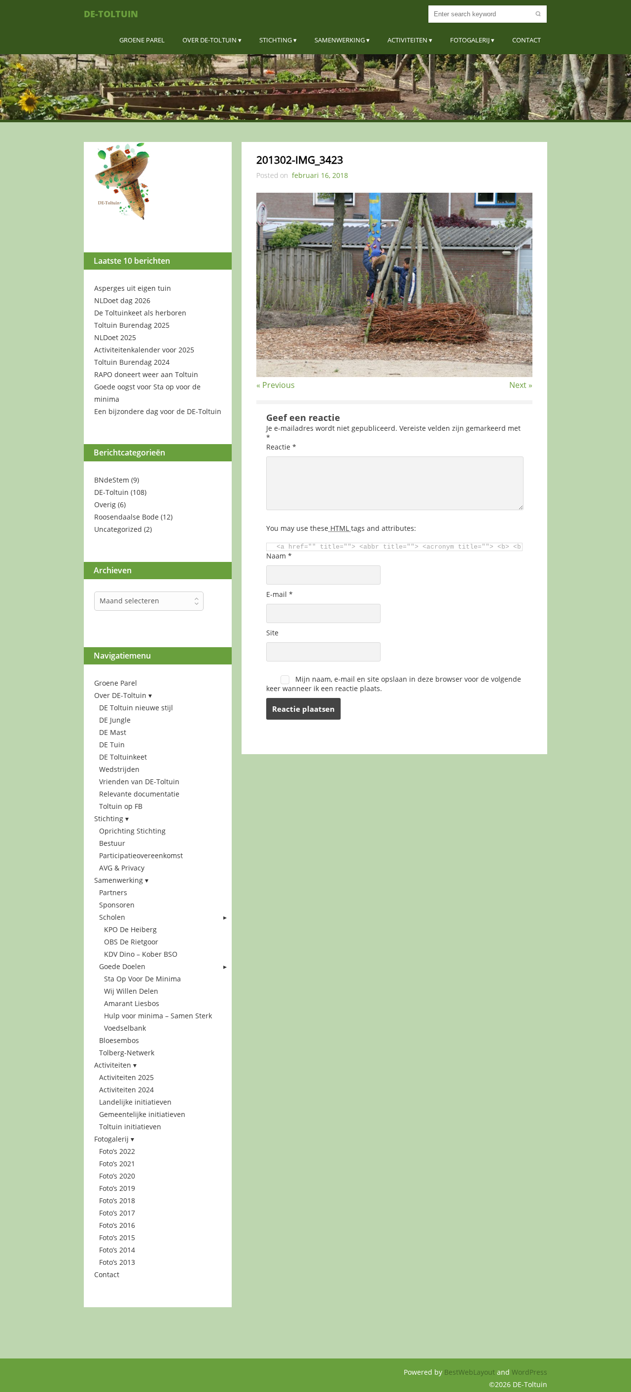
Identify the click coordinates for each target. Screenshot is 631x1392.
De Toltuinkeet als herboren (140, 312)
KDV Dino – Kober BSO (140, 954)
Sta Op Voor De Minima (142, 978)
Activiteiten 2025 (126, 1077)
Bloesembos (119, 1040)
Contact (526, 39)
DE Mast (112, 732)
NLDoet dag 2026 (122, 300)
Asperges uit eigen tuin (132, 288)
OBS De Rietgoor (131, 941)
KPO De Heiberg (130, 929)
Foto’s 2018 (117, 1200)
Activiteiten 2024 (126, 1089)
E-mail (279, 594)
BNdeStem (111, 480)
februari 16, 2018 (320, 175)
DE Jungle (115, 720)
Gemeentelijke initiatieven (142, 1114)
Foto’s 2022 (117, 1151)
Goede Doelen (122, 966)
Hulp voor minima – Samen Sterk (158, 1015)
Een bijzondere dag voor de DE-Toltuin (157, 411)
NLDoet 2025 (115, 337)
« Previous (275, 385)
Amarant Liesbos (131, 1003)
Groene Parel (142, 39)
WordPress (529, 1372)
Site (272, 632)
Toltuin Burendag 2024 (132, 362)
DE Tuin (112, 744)
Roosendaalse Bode (126, 517)
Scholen (112, 917)
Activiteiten (407, 39)
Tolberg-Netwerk (126, 1052)
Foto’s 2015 (117, 1237)
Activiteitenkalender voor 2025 (144, 349)
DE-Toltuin (111, 14)
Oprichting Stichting (132, 830)
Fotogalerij (470, 39)
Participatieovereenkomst (141, 855)
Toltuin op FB (120, 806)
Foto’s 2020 (117, 1176)
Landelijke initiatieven (135, 1102)
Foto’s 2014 (117, 1249)
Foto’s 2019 (117, 1188)
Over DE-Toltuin (209, 39)
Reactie (281, 447)
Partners (113, 892)
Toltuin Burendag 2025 (132, 325)
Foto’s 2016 (117, 1225)
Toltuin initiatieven (130, 1126)
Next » (520, 385)
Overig (105, 504)
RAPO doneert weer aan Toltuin (146, 374)
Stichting (275, 39)
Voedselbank (125, 1028)
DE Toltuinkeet (123, 757)
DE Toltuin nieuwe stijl (136, 707)
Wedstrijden (119, 769)
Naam (279, 555)
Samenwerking (340, 39)
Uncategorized (118, 529)
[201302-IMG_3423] (394, 374)
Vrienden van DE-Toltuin (139, 781)
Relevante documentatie (139, 794)
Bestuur (112, 843)
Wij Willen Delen (131, 991)
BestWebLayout (470, 1372)
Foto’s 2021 (117, 1163)
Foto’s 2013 (117, 1262)
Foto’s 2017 (117, 1213)
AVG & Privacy (121, 867)
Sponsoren (117, 904)
